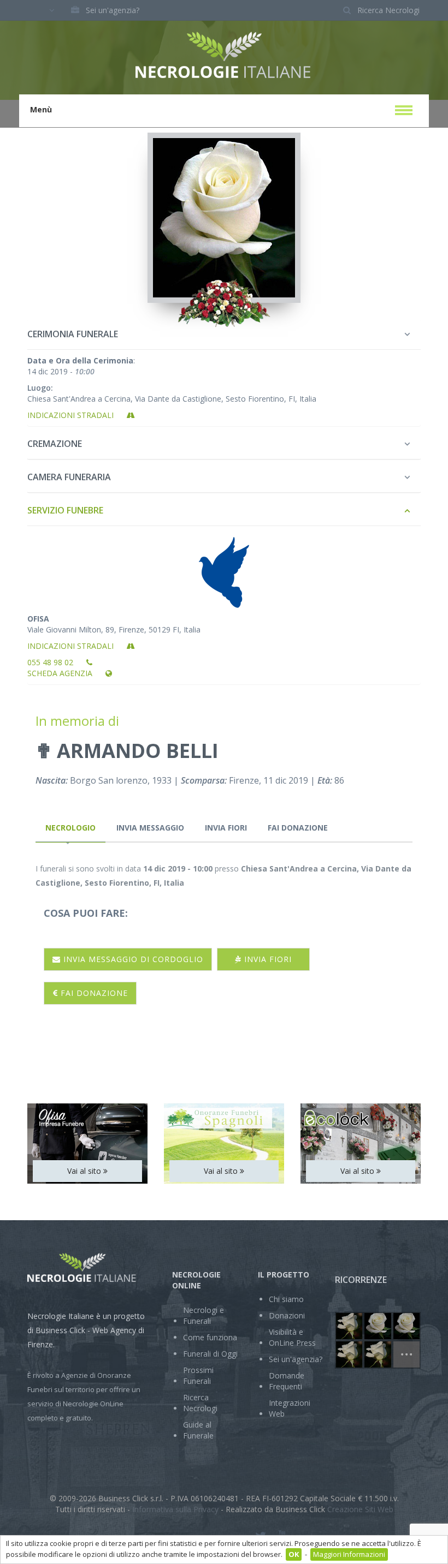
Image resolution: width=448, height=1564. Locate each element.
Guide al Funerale (198, 1430)
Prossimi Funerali (198, 1375)
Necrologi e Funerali (203, 1315)
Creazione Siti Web (360, 1509)
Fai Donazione (298, 827)
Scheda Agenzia (61, 673)
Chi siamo (286, 1299)
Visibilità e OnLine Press (292, 1337)
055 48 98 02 (51, 662)
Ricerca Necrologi (200, 1402)
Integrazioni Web (289, 1408)
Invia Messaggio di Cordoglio (132, 959)
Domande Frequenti (286, 1381)
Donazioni (287, 1315)
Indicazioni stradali (71, 415)
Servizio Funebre (65, 510)
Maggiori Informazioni (349, 1554)
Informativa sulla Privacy (175, 1509)
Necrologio (70, 827)
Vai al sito (85, 1171)
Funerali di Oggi (210, 1353)
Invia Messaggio (150, 827)
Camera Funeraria (69, 477)
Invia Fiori (226, 827)
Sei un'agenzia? (112, 10)
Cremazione (54, 444)
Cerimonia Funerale (72, 334)
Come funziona (210, 1337)
